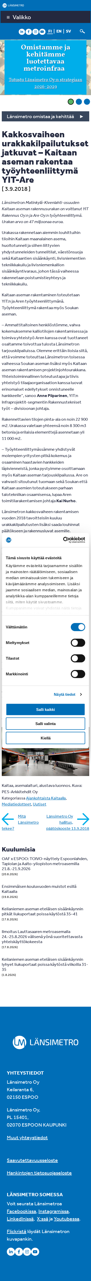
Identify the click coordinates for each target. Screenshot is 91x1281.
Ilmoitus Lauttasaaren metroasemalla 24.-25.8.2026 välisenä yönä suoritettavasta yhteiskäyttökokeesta (42, 936)
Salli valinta (45, 724)
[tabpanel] (45, 68)
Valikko (22, 16)
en (58, 31)
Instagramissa (53, 1211)
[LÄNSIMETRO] (45, 5)
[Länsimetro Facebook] (29, 32)
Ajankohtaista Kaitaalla (46, 797)
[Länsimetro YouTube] (42, 32)
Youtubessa (66, 1218)
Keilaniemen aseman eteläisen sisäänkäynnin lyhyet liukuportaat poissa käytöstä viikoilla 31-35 (45, 964)
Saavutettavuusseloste (32, 1160)
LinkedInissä (20, 1218)
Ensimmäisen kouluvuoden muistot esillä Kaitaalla (39, 889)
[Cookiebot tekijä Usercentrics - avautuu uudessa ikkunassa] (64, 540)
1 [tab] (71, 102)
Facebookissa (21, 1211)
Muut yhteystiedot (27, 1137)
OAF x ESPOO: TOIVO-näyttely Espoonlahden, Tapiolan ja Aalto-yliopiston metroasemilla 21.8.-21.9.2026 (45, 863)
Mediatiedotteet (16, 804)
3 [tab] (87, 102)
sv (68, 31)
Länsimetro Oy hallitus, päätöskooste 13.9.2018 (67, 822)
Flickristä (16, 1231)
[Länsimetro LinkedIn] (22, 32)
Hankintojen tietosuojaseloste (39, 1173)
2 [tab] (79, 102)
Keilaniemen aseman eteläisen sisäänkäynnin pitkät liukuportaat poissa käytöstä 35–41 (42, 911)
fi (50, 31)
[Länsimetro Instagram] (35, 32)
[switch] (78, 642)
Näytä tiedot (64, 694)
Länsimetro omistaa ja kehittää (40, 116)
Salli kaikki (45, 709)
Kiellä (46, 738)
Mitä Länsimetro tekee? (20, 822)
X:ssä (42, 1218)
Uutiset (39, 804)
